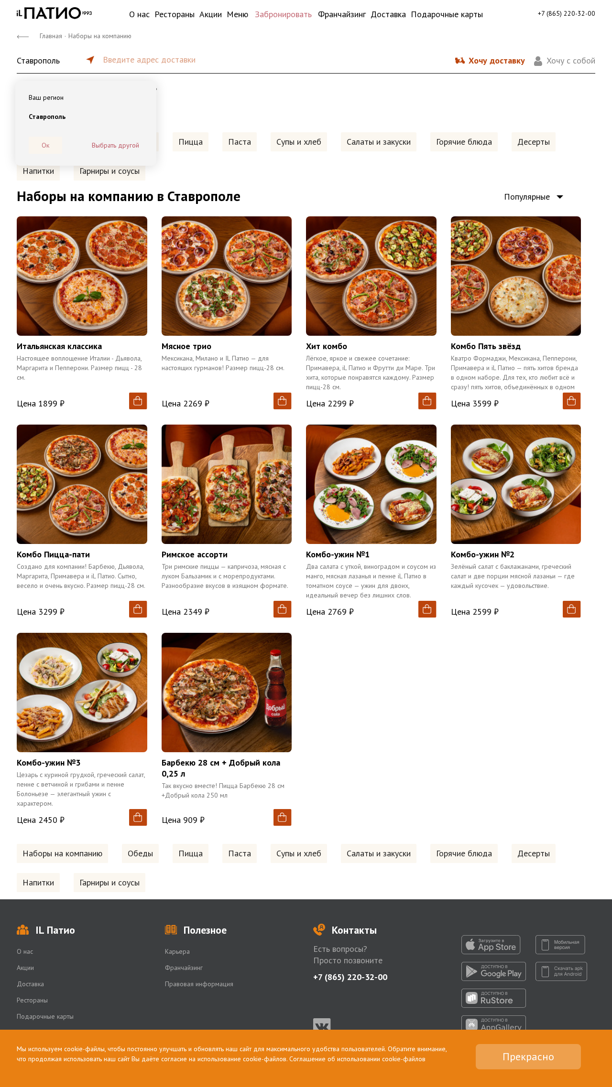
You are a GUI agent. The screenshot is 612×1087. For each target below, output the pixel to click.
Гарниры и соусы (109, 170)
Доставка (388, 14)
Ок (45, 145)
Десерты (533, 141)
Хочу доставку (497, 60)
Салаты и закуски (379, 141)
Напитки (38, 170)
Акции (210, 14)
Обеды (140, 853)
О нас (139, 14)
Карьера (177, 951)
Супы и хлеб (298, 141)
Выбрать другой (115, 145)
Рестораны (174, 14)
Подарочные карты (447, 14)
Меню (237, 14)
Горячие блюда (464, 141)
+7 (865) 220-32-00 (566, 13)
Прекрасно (528, 1056)
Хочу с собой (570, 60)
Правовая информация (199, 984)
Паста (239, 141)
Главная (51, 36)
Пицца (190, 141)
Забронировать (283, 14)
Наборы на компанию (62, 853)
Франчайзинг (342, 14)
